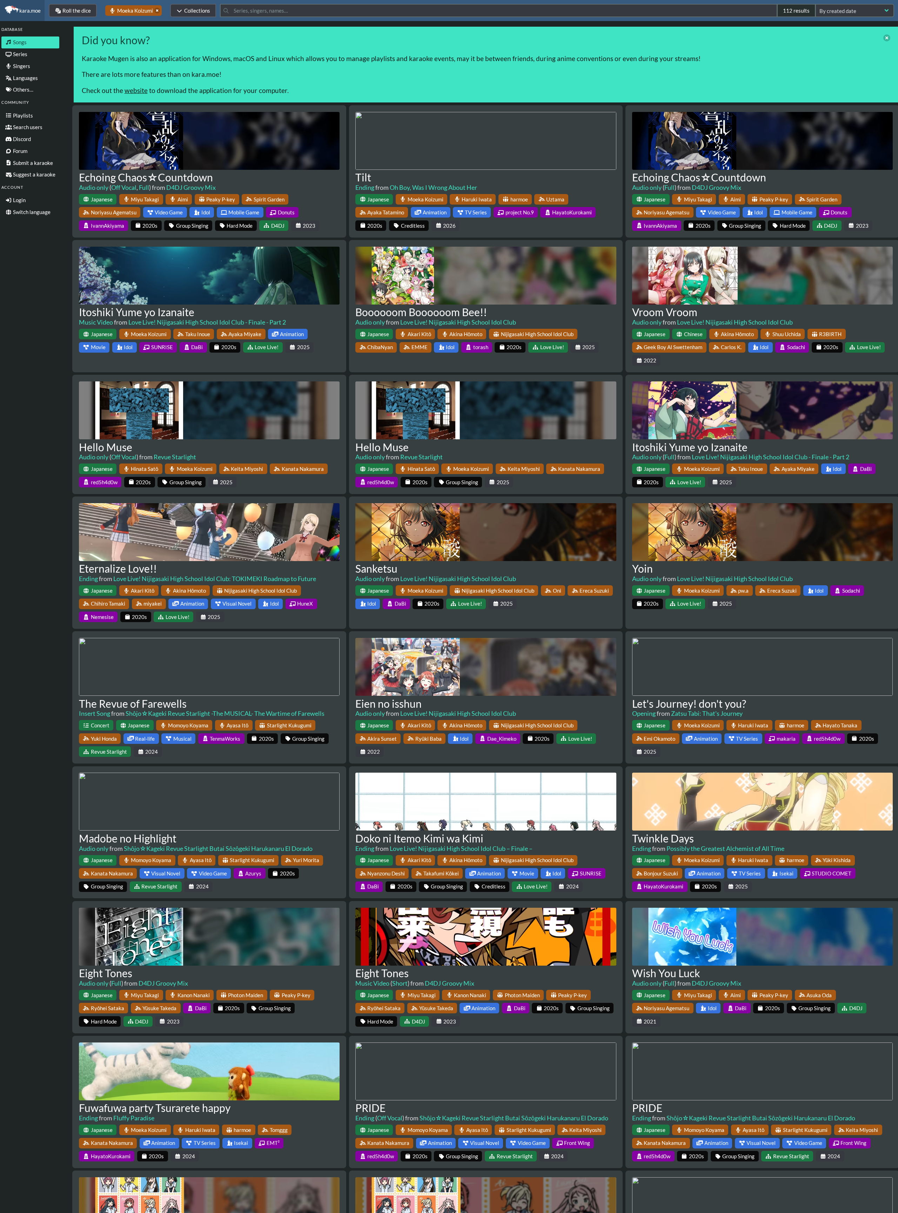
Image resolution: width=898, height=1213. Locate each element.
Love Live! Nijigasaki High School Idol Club (458, 322)
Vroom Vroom (664, 312)
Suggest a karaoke (33, 174)
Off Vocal (123, 187)
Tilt (363, 177)
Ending (364, 187)
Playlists (22, 115)
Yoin (642, 568)
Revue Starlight (175, 457)
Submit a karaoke (32, 163)
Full (144, 187)
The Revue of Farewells (133, 703)
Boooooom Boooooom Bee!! (421, 312)
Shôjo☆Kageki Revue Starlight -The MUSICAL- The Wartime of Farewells (225, 713)
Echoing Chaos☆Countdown (146, 177)
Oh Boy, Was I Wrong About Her (433, 187)
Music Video (96, 322)
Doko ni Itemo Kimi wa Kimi (419, 838)
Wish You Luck (666, 973)
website (136, 90)
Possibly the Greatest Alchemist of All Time (725, 848)
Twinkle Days (663, 838)
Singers (21, 66)
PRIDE (370, 1107)
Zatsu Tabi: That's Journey (707, 713)
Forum (19, 151)
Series (19, 54)
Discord (21, 139)
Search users (27, 127)
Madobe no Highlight (127, 838)
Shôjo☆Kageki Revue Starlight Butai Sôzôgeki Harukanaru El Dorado (218, 848)
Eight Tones (105, 973)
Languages (25, 78)
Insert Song (94, 713)
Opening (644, 713)
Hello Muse (105, 447)
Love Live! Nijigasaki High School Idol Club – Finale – (461, 848)
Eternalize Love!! (118, 568)
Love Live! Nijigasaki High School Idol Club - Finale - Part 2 (207, 322)
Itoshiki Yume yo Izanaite (136, 312)
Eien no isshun (388, 703)
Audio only (93, 187)
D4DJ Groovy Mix (191, 187)
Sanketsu (376, 568)
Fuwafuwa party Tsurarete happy (154, 1107)
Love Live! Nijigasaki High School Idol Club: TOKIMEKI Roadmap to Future (214, 578)
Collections (197, 10)
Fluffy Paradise (133, 1118)
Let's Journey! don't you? (689, 703)
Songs (19, 42)
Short (400, 983)
